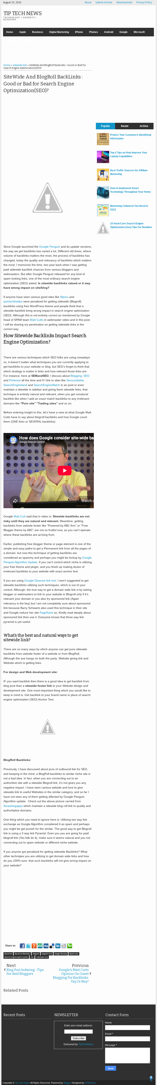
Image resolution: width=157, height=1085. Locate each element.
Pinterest (15, 380)
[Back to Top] (151, 1079)
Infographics (30, 40)
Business (37, 32)
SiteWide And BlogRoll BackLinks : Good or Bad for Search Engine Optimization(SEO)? (43, 83)
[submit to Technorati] (69, 945)
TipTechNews (85, 1044)
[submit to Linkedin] (57, 945)
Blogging (76, 375)
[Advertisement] (78, 50)
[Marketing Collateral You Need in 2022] (103, 215)
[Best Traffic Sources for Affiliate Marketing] (103, 180)
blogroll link (47, 954)
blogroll (36, 954)
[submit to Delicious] (51, 945)
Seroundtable (75, 380)
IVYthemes (90, 1083)
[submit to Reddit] (63, 945)
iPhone (79, 32)
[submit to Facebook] (22, 945)
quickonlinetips (12, 301)
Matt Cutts (36, 319)
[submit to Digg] (46, 945)
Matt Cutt (20, 516)
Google (123, 32)
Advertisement (124, 2)
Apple (22, 32)
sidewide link (42, 957)
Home (9, 32)
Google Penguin (49, 246)
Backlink (8, 954)
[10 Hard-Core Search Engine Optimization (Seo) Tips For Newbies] (103, 233)
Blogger (68, 1083)
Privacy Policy (144, 2)
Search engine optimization (16, 957)
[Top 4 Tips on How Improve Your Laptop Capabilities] (103, 162)
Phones (93, 32)
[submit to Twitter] (28, 945)
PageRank (46, 612)
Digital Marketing (59, 32)
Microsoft (139, 32)
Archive (144, 126)
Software (11, 40)
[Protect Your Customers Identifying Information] (103, 144)
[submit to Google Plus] (34, 945)
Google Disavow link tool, (40, 580)
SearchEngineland (15, 385)
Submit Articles (103, 2)
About (88, 2)
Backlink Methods (22, 954)
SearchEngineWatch (47, 385)
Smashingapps (13, 806)
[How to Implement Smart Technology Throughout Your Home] (103, 197)
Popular (105, 126)
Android (108, 32)
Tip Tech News (22, 13)
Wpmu (64, 297)
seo (32, 957)
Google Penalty (61, 954)
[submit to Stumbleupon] (40, 945)
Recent (124, 126)
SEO (86, 375)
